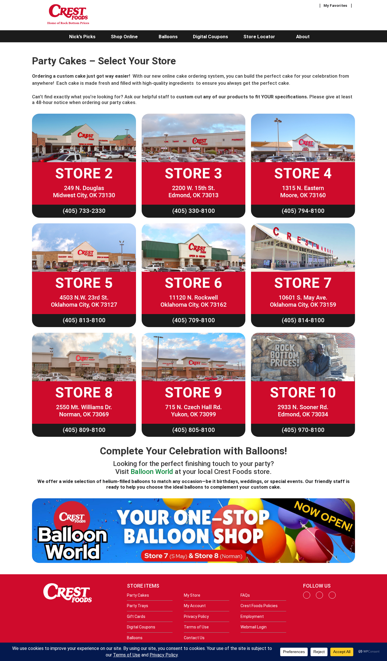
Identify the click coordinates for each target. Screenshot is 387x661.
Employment (252, 616)
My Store (192, 595)
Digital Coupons (141, 627)
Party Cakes (138, 595)
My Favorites (335, 5)
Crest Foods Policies (259, 605)
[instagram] (319, 597)
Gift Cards (136, 616)
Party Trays (137, 605)
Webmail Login (254, 627)
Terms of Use (196, 627)
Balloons (135, 637)
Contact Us (194, 637)
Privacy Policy (196, 616)
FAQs (245, 595)
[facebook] (306, 597)
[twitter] (332, 597)
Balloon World (152, 472)
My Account (195, 605)
